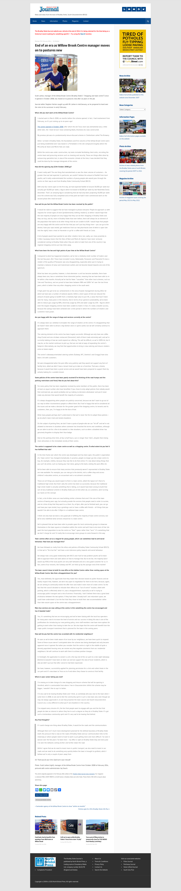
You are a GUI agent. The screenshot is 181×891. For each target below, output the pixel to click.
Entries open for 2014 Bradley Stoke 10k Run (93, 809)
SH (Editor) (56, 41)
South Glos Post (128, 870)
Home (35, 21)
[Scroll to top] (178, 888)
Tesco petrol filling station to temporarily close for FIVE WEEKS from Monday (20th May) (96, 839)
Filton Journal (128, 861)
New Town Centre (42, 795)
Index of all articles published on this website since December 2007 (131, 96)
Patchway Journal (129, 864)
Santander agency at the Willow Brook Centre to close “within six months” (61, 806)
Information (54, 21)
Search (83, 34)
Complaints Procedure (44, 870)
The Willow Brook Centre (43, 800)
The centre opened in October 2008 (50, 127)
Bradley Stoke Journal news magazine (84, 774)
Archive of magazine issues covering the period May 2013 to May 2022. (132, 198)
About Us (98, 859)
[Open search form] (148, 21)
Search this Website (101, 870)
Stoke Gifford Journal (130, 867)
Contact (86, 21)
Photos (65, 21)
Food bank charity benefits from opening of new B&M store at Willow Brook (45, 839)
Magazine (75, 21)
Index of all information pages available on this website (132, 137)
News (43, 21)
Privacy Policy (99, 864)
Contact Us (98, 867)
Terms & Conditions (101, 861)
